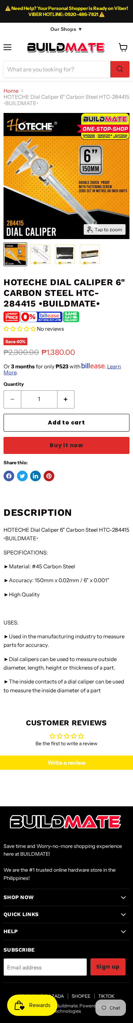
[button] (20, 328)
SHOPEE (81, 996)
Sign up (108, 967)
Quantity (14, 384)
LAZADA (54, 996)
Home (11, 91)
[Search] (119, 69)
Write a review (66, 762)
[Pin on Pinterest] (49, 476)
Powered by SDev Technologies (84, 1008)
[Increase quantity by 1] (66, 399)
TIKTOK (106, 996)
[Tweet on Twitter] (22, 476)
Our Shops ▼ (66, 29)
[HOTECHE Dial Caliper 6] (15, 254)
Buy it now (66, 445)
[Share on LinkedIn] (35, 476)
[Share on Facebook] (9, 476)
